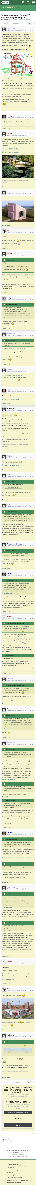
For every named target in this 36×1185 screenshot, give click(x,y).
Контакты (10, 1175)
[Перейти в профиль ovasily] (4, 117)
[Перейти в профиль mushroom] (4, 29)
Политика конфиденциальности (17, 1150)
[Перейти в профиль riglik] (4, 391)
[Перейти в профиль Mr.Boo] (4, 370)
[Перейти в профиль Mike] (4, 231)
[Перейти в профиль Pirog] (4, 299)
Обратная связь (18, 1152)
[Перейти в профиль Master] (4, 710)
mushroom (8, 19)
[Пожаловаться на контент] (30, 30)
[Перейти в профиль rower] (4, 193)
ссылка (12, 779)
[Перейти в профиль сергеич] (4, 679)
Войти (18, 1125)
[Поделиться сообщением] (32, 30)
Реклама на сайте (19, 1175)
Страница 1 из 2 (18, 23)
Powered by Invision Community (18, 1156)
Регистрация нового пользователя (18, 1112)
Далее (29, 23)
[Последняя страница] (34, 23)
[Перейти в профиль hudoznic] (4, 409)
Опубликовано (16, 30)
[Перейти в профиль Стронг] (4, 134)
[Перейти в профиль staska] (4, 617)
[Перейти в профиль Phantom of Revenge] (4, 545)
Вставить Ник (6, 109)
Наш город (26, 19)
